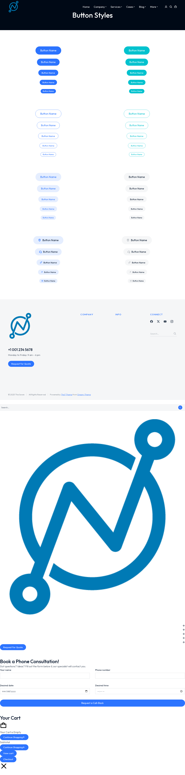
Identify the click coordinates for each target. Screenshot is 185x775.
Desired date (7, 685)
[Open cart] (175, 6)
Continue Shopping (13, 737)
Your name (5, 669)
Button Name (48, 50)
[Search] (175, 334)
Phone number (102, 669)
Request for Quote (21, 363)
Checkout (8, 759)
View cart (8, 753)
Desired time (102, 685)
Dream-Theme (84, 394)
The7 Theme (66, 394)
